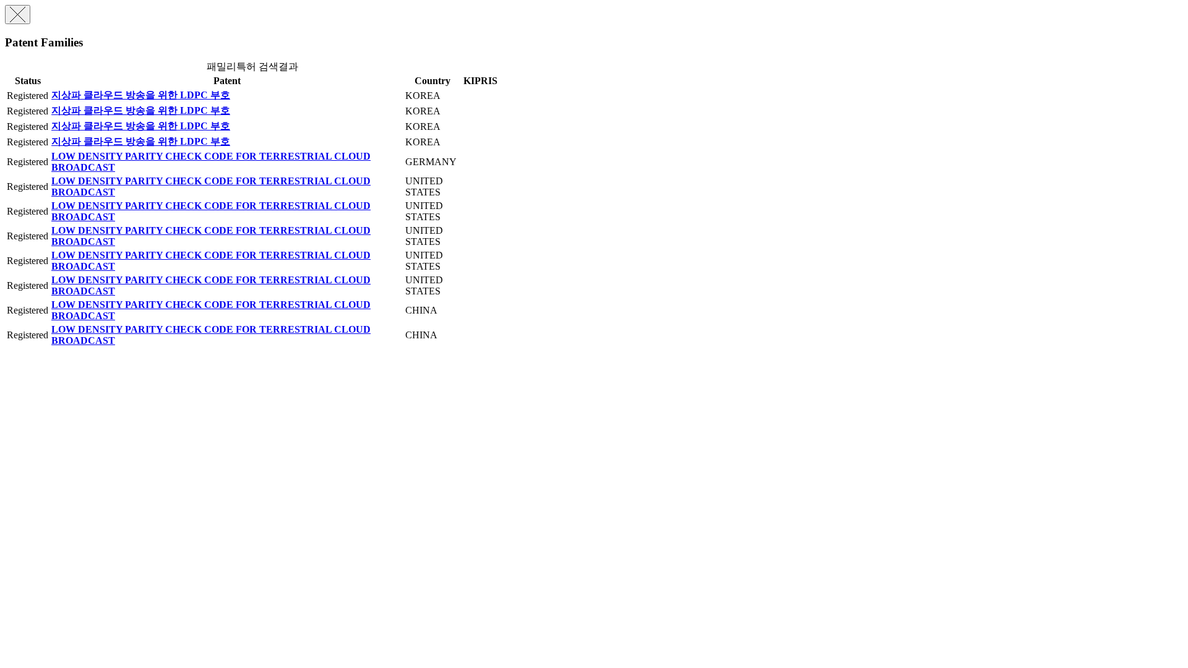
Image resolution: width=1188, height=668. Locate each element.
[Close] (17, 14)
